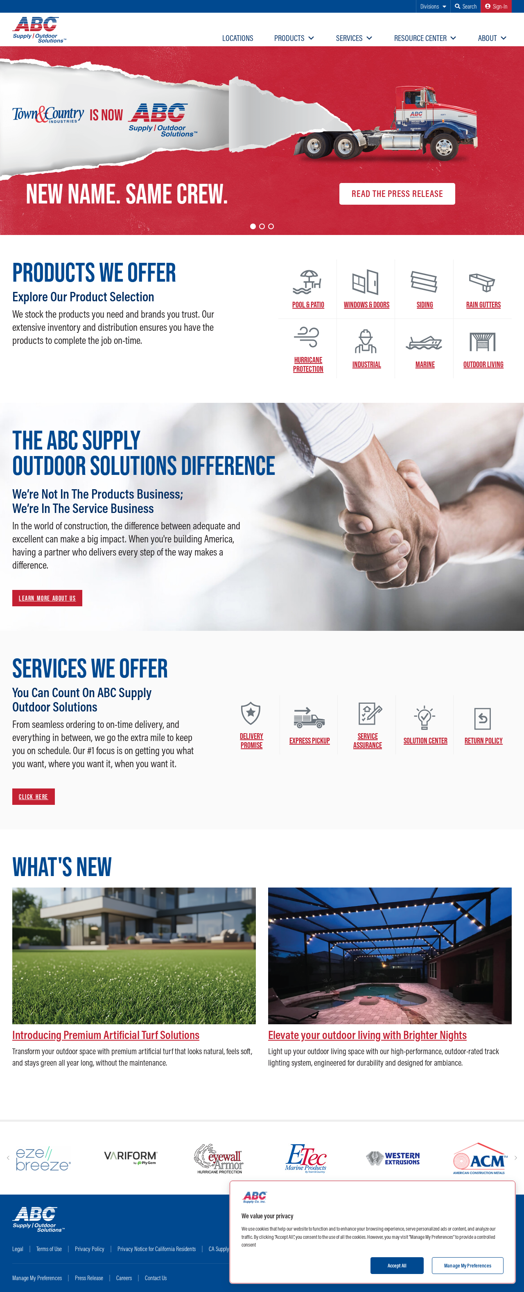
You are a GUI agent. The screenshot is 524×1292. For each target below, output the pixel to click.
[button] (253, 226)
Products (289, 38)
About (487, 38)
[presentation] (8, 1158)
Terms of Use (49, 1249)
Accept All (397, 1265)
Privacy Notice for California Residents (156, 1249)
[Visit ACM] (200, 1158)
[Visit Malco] (287, 1158)
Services (349, 38)
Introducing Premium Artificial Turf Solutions (105, 1034)
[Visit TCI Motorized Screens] (462, 1158)
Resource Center (420, 38)
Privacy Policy (89, 1249)
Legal (17, 1249)
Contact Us (156, 1278)
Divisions (429, 6)
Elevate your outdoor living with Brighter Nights (367, 1034)
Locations (237, 38)
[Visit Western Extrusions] (112, 1158)
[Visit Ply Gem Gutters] (374, 1158)
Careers (124, 1278)
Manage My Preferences (37, 1278)
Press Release (89, 1278)
